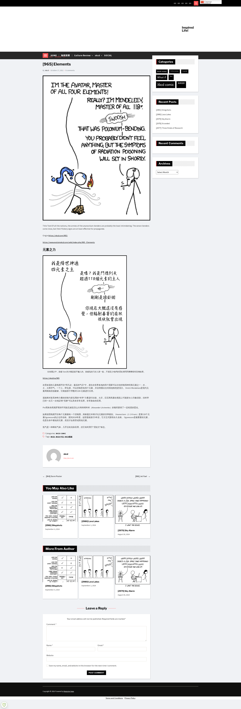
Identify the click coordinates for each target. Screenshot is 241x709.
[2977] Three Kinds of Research (169, 128)
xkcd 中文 (60, 437)
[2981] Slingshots (53, 525)
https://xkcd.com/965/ (58, 235)
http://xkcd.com (69, 458)
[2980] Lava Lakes (90, 521)
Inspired (184, 71)
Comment (51, 624)
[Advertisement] (110, 29)
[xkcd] (186, 3)
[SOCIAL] (190, 3)
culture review (174, 71)
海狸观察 (181, 83)
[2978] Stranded (163, 123)
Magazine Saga (69, 691)
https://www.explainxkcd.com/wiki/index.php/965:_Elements (69, 242)
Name (49, 645)
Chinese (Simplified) (206, 2)
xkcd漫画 (68, 437)
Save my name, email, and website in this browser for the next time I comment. (83, 666)
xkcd (47, 70)
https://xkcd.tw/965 (51, 378)
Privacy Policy (130, 698)
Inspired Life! (188, 29)
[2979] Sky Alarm (126, 530)
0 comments (70, 70)
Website (49, 655)
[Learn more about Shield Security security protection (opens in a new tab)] (4, 705)
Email (101, 645)
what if (161, 77)
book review (162, 71)
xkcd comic (61, 433)
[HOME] (175, 3)
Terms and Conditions (114, 698)
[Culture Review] (182, 3)
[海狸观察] (178, 3)
